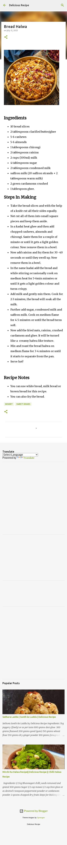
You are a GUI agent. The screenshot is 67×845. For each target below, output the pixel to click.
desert (9, 404)
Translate (28, 457)
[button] (6, 37)
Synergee (41, 818)
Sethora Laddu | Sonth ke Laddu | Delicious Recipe (29, 717)
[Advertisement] (33, 497)
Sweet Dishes (23, 404)
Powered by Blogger (35, 811)
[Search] (62, 5)
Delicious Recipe (19, 5)
